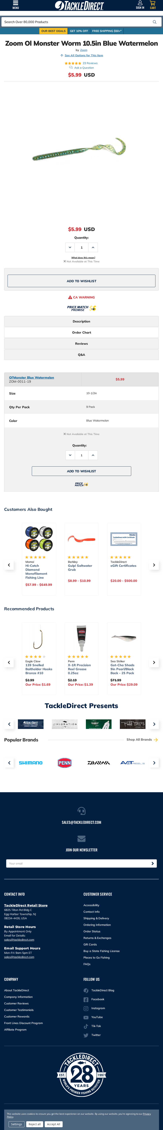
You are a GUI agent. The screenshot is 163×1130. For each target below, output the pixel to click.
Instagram (98, 1008)
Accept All (53, 1124)
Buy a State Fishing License (101, 951)
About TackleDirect (16, 990)
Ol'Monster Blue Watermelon (31, 377)
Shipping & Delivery (96, 918)
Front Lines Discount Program (23, 1023)
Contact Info (91, 911)
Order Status (91, 931)
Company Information (18, 997)
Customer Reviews (16, 1003)
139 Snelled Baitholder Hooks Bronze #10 (38, 669)
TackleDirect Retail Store (26, 905)
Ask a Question (84, 67)
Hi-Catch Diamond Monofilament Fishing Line (36, 571)
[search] (155, 22)
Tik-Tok (96, 1026)
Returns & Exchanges (97, 938)
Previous (9, 724)
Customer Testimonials (19, 1010)
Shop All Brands (140, 739)
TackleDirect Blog (102, 990)
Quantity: (81, 238)
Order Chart (81, 332)
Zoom (83, 50)
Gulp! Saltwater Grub (80, 568)
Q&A (81, 355)
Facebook (97, 999)
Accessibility (91, 905)
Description (81, 321)
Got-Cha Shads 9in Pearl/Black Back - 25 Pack (122, 669)
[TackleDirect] (79, 5)
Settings (16, 1124)
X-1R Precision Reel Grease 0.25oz (79, 669)
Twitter (96, 1035)
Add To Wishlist (81, 281)
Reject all (35, 1124)
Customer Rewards (16, 1016)
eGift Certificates (123, 566)
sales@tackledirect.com (19, 939)
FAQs (86, 964)
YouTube (97, 1017)
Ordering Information (97, 925)
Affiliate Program (15, 1029)
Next (154, 724)
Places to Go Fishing (96, 957)
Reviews (81, 344)
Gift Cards (90, 944)
